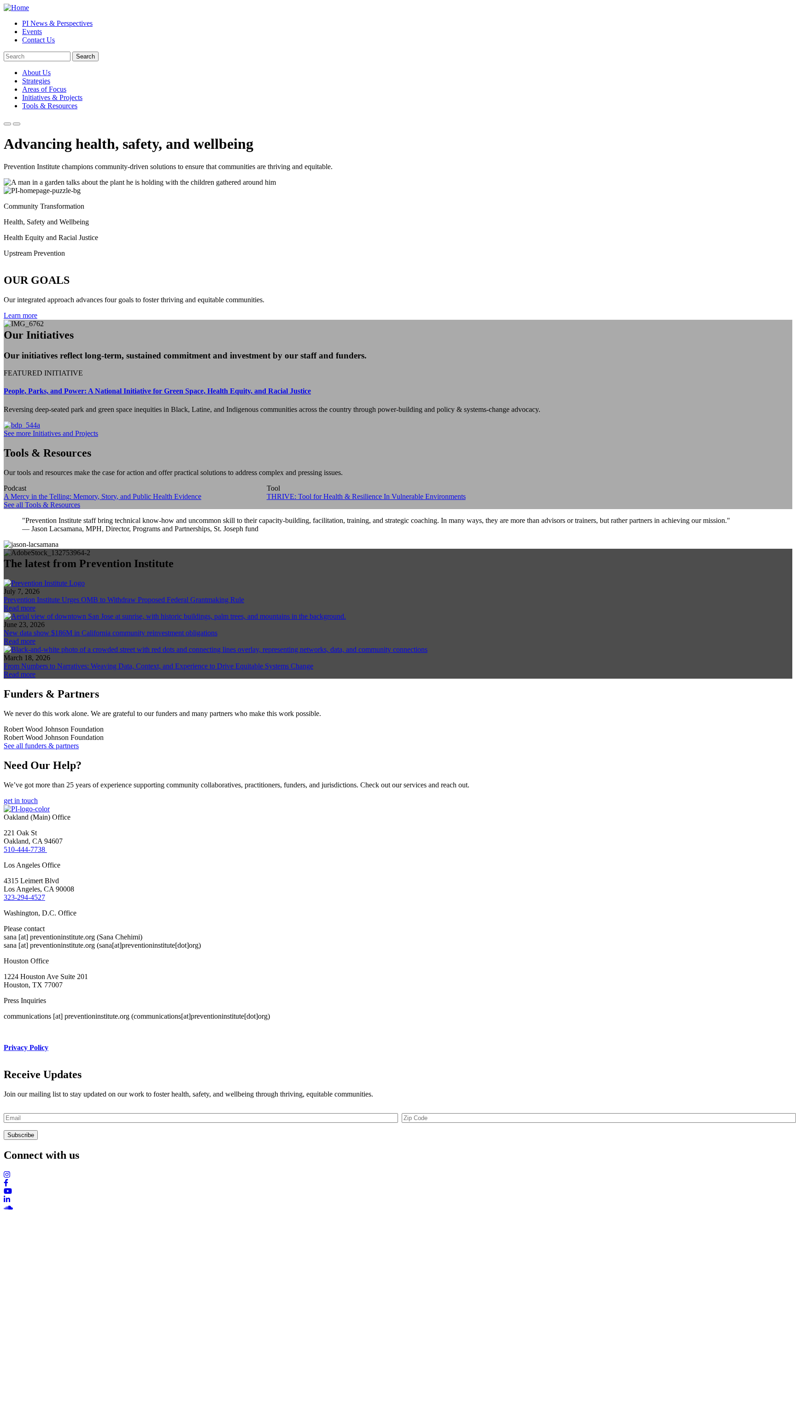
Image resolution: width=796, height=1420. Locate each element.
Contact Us (38, 40)
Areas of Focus (44, 89)
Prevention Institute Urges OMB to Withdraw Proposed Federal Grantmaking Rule (124, 600)
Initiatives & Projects (52, 97)
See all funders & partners (41, 746)
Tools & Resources (49, 106)
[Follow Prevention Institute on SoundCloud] (398, 1208)
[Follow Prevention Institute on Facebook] (398, 1183)
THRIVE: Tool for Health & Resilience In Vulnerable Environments (366, 496)
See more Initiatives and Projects (51, 433)
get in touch (21, 800)
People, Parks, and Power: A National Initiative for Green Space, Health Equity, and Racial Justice (157, 391)
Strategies (36, 81)
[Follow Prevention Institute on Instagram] (398, 1175)
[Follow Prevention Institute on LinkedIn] (398, 1200)
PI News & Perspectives (57, 23)
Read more (19, 608)
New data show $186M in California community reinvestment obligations (110, 633)
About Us (36, 72)
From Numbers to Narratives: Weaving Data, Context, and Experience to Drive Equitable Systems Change (158, 666)
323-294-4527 (24, 897)
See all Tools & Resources (42, 505)
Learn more (20, 315)
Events (32, 31)
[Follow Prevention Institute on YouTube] (398, 1191)
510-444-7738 (25, 849)
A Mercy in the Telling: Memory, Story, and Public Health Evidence (102, 496)
